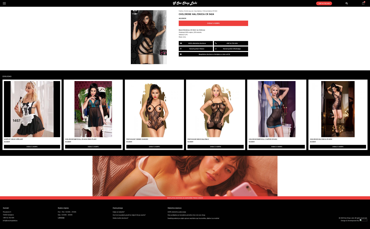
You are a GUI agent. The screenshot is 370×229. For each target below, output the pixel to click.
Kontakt (6, 208)
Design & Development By (350, 220)
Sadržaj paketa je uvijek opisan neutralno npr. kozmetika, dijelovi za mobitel (193, 218)
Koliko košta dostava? (120, 218)
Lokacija (61, 218)
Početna (181, 11)
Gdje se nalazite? (119, 212)
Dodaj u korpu (213, 23)
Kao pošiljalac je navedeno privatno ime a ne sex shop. (186, 215)
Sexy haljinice (197, 11)
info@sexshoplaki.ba (10, 220)
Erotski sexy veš (188, 11)
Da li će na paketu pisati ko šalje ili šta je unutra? (129, 215)
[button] (324, 3)
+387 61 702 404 (8, 218)
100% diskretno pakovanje (177, 212)
